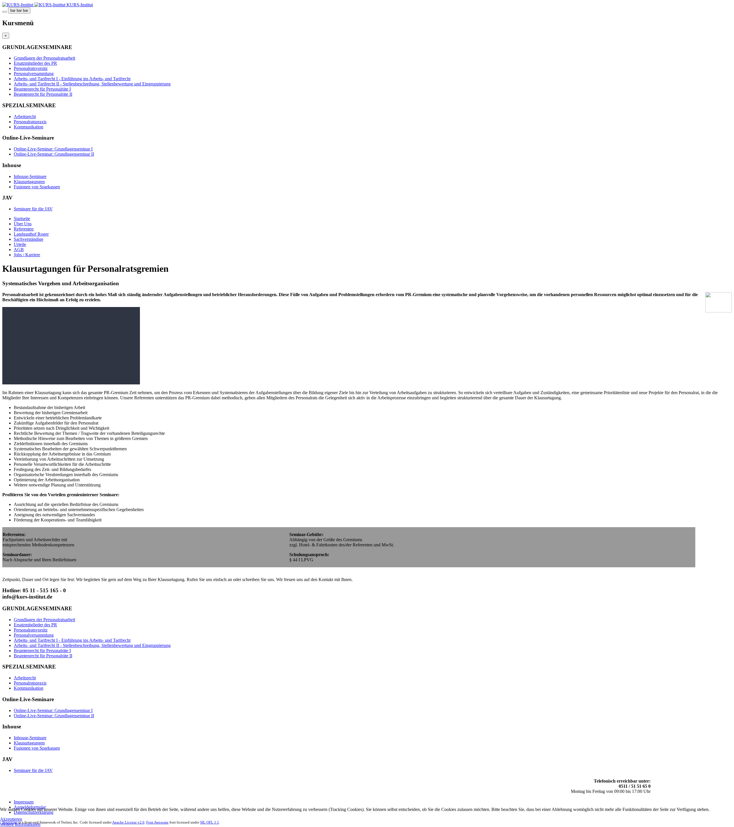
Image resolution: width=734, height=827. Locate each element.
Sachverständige (28, 239)
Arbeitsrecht (25, 116)
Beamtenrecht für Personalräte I (42, 89)
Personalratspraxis (30, 121)
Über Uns (23, 223)
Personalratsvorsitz (31, 68)
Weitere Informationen (20, 824)
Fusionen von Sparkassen (37, 186)
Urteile (20, 244)
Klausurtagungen (29, 181)
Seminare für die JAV (33, 208)
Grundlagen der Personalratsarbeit (44, 58)
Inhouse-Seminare (30, 176)
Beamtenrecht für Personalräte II (43, 94)
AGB (19, 249)
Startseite (22, 218)
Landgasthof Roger (31, 234)
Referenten (24, 228)
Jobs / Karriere (27, 254)
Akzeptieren (11, 819)
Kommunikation (28, 126)
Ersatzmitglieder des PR (35, 63)
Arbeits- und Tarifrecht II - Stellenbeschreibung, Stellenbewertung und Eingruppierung (92, 83)
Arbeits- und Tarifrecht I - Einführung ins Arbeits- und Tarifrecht (72, 78)
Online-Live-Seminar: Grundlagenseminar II (54, 154)
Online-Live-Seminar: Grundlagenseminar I (53, 148)
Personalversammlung (34, 73)
